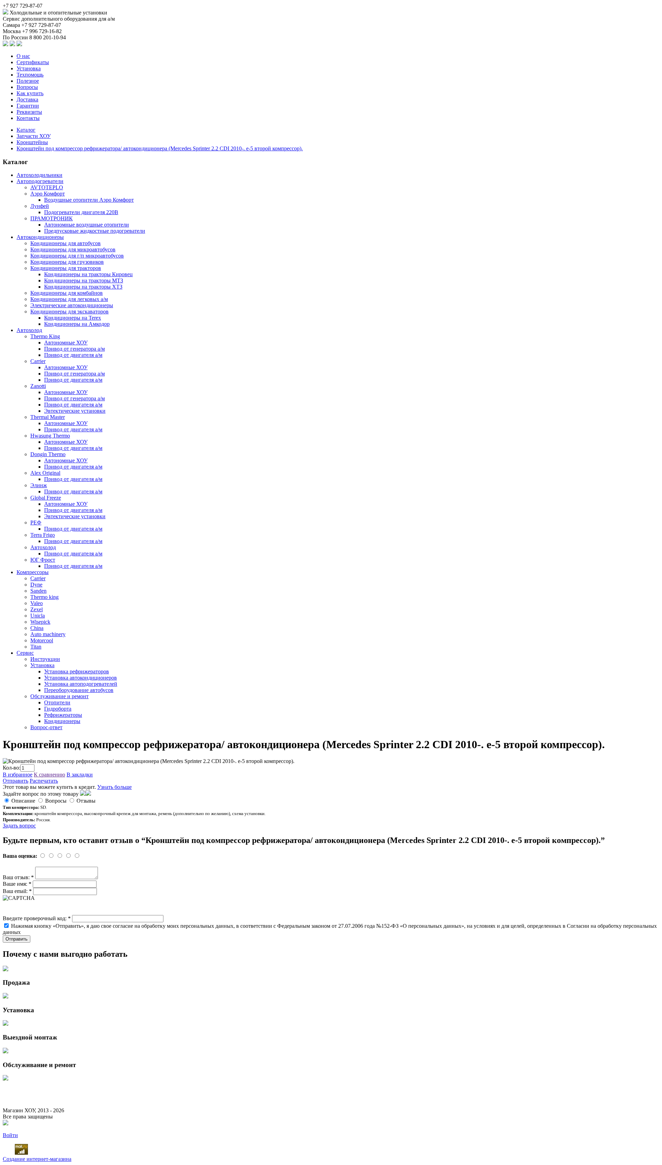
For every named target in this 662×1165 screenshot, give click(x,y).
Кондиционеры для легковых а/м (69, 299)
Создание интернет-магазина (37, 1159)
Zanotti (38, 386)
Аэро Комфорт (47, 194)
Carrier (38, 361)
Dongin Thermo (48, 454)
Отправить (15, 781)
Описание (23, 801)
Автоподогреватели (40, 181)
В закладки (80, 774)
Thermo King (45, 336)
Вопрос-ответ (46, 727)
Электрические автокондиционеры (71, 305)
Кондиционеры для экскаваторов (69, 311)
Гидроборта (57, 709)
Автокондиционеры (40, 237)
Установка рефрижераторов (76, 671)
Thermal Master (47, 417)
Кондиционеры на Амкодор (77, 324)
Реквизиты (29, 112)
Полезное (28, 81)
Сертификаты (33, 62)
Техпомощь (30, 75)
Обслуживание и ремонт (59, 696)
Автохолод (29, 330)
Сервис (25, 653)
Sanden (38, 591)
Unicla (37, 616)
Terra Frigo (42, 535)
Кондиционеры (62, 721)
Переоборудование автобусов (78, 690)
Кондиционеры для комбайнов (66, 293)
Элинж (38, 485)
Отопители (57, 702)
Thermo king (44, 597)
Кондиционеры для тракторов (65, 268)
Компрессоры (33, 572)
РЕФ (35, 522)
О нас (23, 56)
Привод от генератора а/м (74, 349)
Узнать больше (114, 787)
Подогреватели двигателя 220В (81, 212)
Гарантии (28, 106)
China (36, 628)
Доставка (27, 99)
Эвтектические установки (75, 411)
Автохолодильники (39, 175)
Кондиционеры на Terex (72, 318)
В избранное (17, 774)
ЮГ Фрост (42, 560)
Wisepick (40, 622)
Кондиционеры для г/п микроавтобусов (77, 256)
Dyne (36, 584)
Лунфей (39, 206)
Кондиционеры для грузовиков (67, 262)
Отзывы (86, 801)
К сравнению (49, 774)
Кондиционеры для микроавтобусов (73, 249)
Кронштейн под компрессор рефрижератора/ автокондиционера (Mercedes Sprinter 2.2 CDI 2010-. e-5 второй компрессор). (160, 148)
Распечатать (44, 781)
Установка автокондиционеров (80, 678)
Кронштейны (32, 142)
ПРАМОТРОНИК (51, 218)
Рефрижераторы (63, 715)
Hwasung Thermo (50, 436)
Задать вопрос (19, 825)
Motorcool (41, 640)
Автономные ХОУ (66, 342)
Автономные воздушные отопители (86, 225)
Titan (35, 647)
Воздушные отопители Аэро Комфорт (89, 200)
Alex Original (45, 473)
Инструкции (45, 659)
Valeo (36, 603)
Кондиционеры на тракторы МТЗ (83, 280)
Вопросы (27, 87)
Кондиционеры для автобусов (65, 243)
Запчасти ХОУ (34, 136)
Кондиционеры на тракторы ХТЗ (83, 287)
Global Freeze (45, 498)
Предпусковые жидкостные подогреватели (94, 231)
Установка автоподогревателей (80, 684)
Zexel (36, 609)
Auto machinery (48, 634)
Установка (29, 68)
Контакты (28, 118)
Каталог (26, 130)
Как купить (30, 93)
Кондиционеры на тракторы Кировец (88, 274)
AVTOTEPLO (46, 187)
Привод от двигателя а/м (73, 355)
